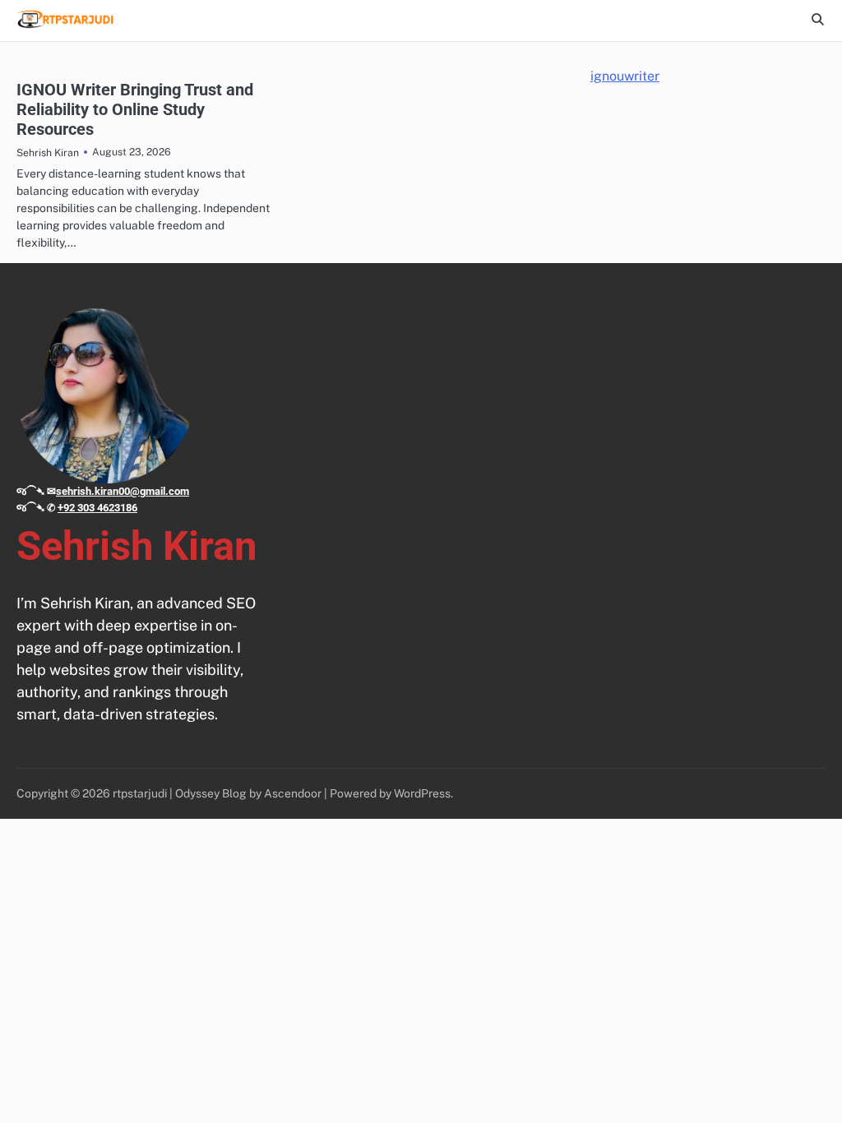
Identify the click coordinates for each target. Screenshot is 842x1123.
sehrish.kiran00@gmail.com (122, 491)
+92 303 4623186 (97, 507)
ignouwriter (624, 76)
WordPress (422, 793)
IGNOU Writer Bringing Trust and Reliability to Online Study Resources (134, 109)
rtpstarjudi (140, 793)
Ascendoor (293, 793)
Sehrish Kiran (47, 152)
